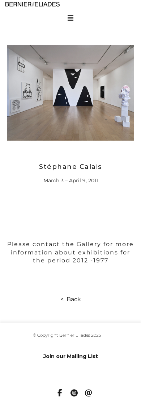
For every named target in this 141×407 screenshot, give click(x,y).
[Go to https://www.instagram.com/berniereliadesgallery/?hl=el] (74, 393)
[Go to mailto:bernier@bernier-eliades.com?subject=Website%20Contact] (88, 393)
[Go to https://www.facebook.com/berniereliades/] (59, 393)
